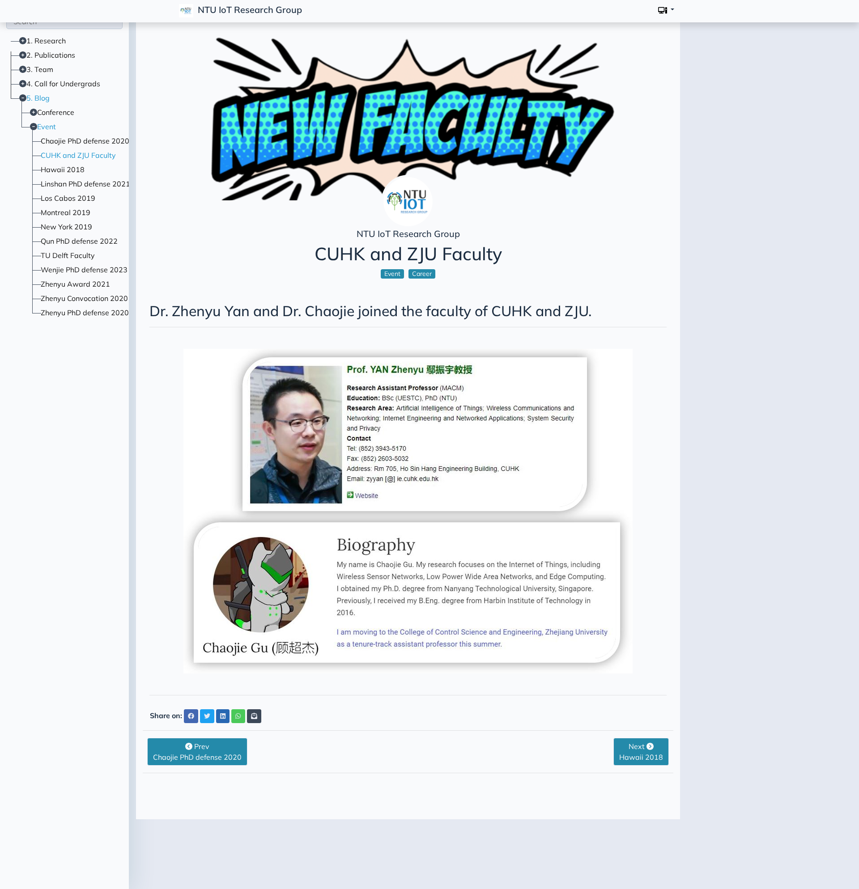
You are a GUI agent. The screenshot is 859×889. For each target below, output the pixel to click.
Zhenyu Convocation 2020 (84, 298)
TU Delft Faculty (68, 255)
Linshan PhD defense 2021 (85, 183)
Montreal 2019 (65, 212)
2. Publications (50, 55)
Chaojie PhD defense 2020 (85, 140)
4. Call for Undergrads (63, 83)
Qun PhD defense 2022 (79, 241)
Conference (55, 112)
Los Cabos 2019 (68, 198)
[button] (666, 9)
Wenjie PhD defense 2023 (84, 269)
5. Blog (38, 97)
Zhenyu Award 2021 (75, 283)
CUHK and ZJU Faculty (78, 155)
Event (46, 126)
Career (422, 274)
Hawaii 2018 (63, 169)
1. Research (46, 40)
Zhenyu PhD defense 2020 (85, 312)
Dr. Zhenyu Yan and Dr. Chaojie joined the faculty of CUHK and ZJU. (370, 311)
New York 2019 (66, 226)
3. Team (39, 69)
